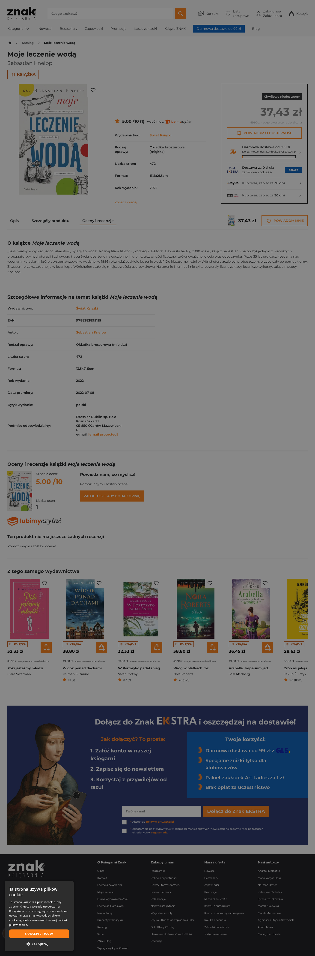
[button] (39, 944)
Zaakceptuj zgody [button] (39, 934)
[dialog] (39, 916)
